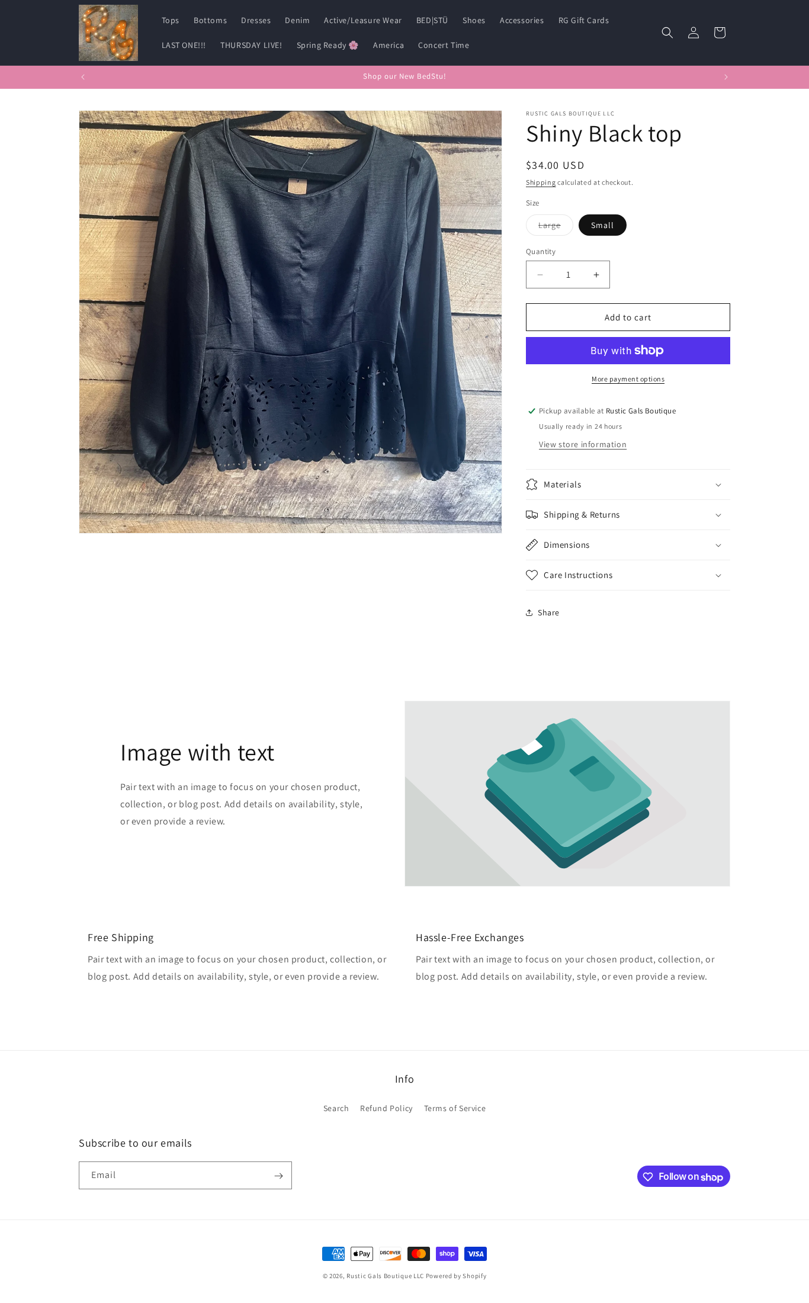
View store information (583, 444)
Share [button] (549, 612)
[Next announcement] (726, 77)
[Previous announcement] (83, 77)
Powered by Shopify (456, 1276)
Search (336, 1107)
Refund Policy (386, 1107)
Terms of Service (455, 1107)
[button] (667, 33)
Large (555, 227)
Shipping (541, 182)
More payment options (628, 378)
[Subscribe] (278, 1176)
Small (602, 225)
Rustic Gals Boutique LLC (386, 1276)
